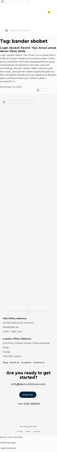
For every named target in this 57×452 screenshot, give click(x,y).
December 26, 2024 (11, 87)
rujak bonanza (8, 448)
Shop (5, 362)
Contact (36, 431)
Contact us (38, 362)
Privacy (20, 431)
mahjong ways (8, 442)
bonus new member (11, 437)
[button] (53, 14)
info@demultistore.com (28, 384)
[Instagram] (47, 104)
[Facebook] (52, 104)
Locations (26, 362)
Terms (28, 431)
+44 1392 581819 (28, 403)
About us (14, 362)
